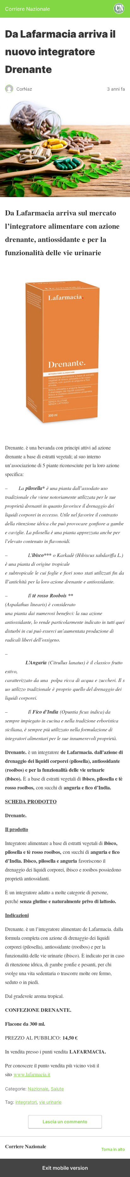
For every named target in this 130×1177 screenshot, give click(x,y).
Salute (57, 1088)
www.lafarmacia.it (32, 1074)
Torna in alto (113, 1149)
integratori (26, 1102)
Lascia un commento (65, 1121)
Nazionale (38, 1088)
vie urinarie (50, 1102)
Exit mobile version (65, 1168)
